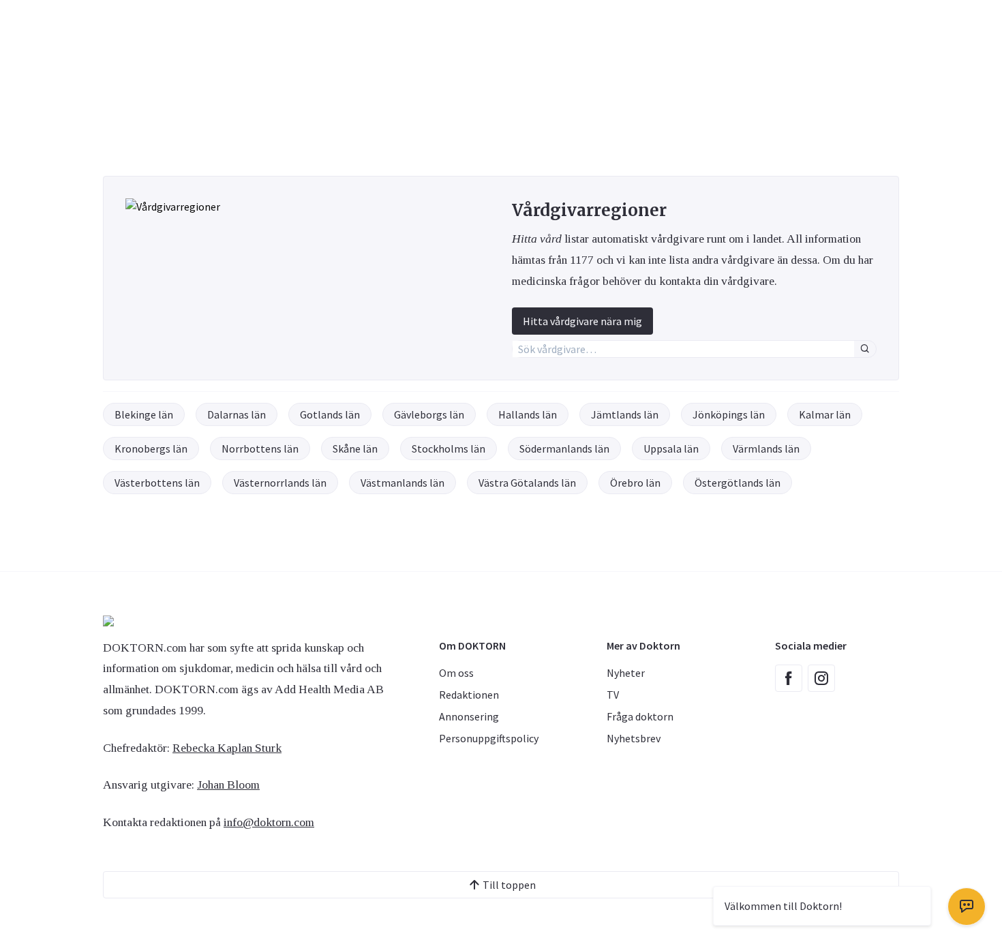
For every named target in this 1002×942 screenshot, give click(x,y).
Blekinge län (144, 414)
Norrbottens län (260, 448)
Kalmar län (825, 414)
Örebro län (635, 482)
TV (613, 694)
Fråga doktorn (640, 716)
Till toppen (509, 885)
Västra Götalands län (527, 482)
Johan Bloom (228, 784)
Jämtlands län (624, 414)
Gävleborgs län (429, 414)
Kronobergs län (151, 448)
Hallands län (527, 414)
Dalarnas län (236, 414)
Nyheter (626, 673)
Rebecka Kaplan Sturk (227, 748)
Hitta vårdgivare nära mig (582, 321)
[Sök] (865, 349)
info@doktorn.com (269, 822)
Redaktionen (469, 694)
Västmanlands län (402, 482)
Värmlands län (766, 448)
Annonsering (469, 716)
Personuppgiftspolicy (488, 738)
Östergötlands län (737, 482)
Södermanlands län (564, 448)
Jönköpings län (729, 414)
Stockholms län (448, 448)
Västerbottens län (157, 482)
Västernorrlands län (280, 482)
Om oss (456, 673)
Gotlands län (330, 414)
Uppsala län (671, 448)
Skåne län (355, 448)
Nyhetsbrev (634, 738)
